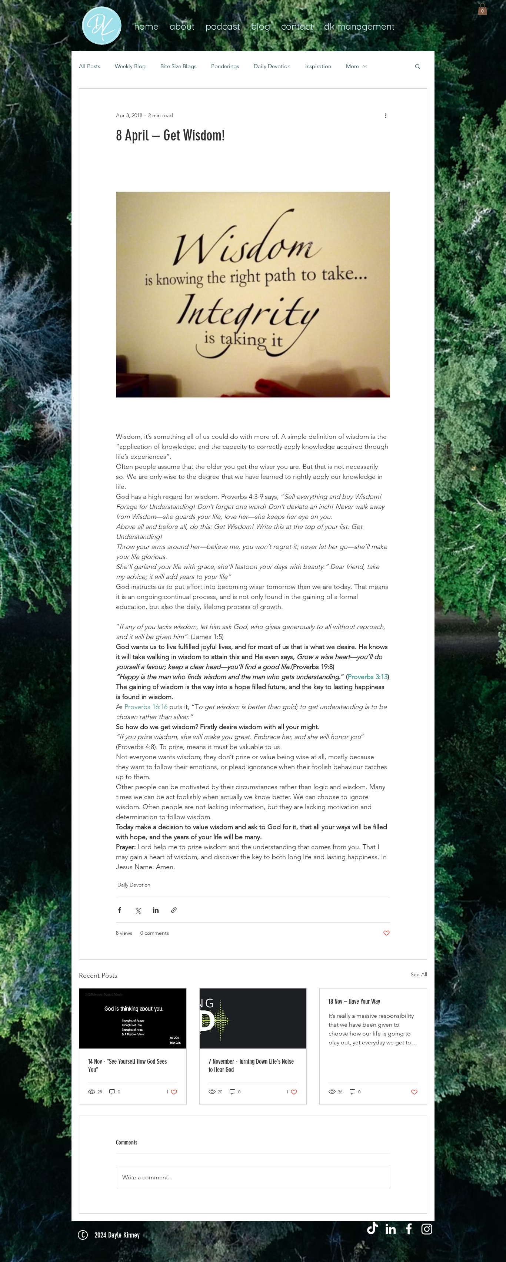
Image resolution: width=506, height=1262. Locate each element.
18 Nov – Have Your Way (354, 1001)
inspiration (318, 66)
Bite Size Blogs (178, 66)
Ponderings (225, 66)
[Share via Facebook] (119, 910)
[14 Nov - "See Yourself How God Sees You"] (132, 1018)
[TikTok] (372, 1229)
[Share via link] (173, 910)
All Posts (89, 66)
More (352, 66)
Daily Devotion (272, 66)
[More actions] (385, 115)
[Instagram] (427, 1229)
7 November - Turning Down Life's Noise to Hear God (251, 1065)
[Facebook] (409, 1229)
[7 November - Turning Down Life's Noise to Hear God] (253, 1018)
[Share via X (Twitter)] (137, 910)
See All (419, 974)
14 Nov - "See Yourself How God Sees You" (127, 1065)
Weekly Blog (130, 66)
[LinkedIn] (390, 1229)
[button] (482, 9)
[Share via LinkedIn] (155, 910)
